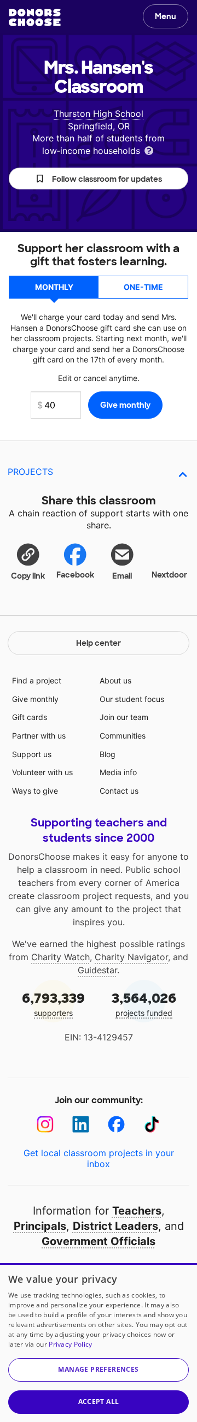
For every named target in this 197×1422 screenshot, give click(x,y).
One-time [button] (143, 286)
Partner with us (39, 735)
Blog (107, 754)
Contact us (119, 790)
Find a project (36, 680)
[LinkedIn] (80, 1124)
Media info (118, 772)
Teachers (136, 1210)
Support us (31, 754)
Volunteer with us (42, 772)
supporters (53, 1004)
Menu (165, 16)
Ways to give (35, 790)
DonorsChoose (35, 17)
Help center (98, 643)
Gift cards (29, 717)
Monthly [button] (54, 286)
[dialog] (98, 1342)
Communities (123, 735)
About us (115, 680)
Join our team (124, 717)
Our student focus (132, 699)
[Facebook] (116, 1124)
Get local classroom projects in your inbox (99, 1158)
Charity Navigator (131, 956)
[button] (98, 178)
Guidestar (97, 970)
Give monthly (35, 699)
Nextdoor (169, 575)
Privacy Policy (70, 1344)
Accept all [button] (98, 1401)
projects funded (144, 1004)
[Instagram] (45, 1124)
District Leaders (115, 1226)
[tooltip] (149, 150)
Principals (40, 1226)
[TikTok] (151, 1124)
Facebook (75, 575)
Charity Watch (60, 956)
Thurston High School (98, 113)
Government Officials (98, 1241)
